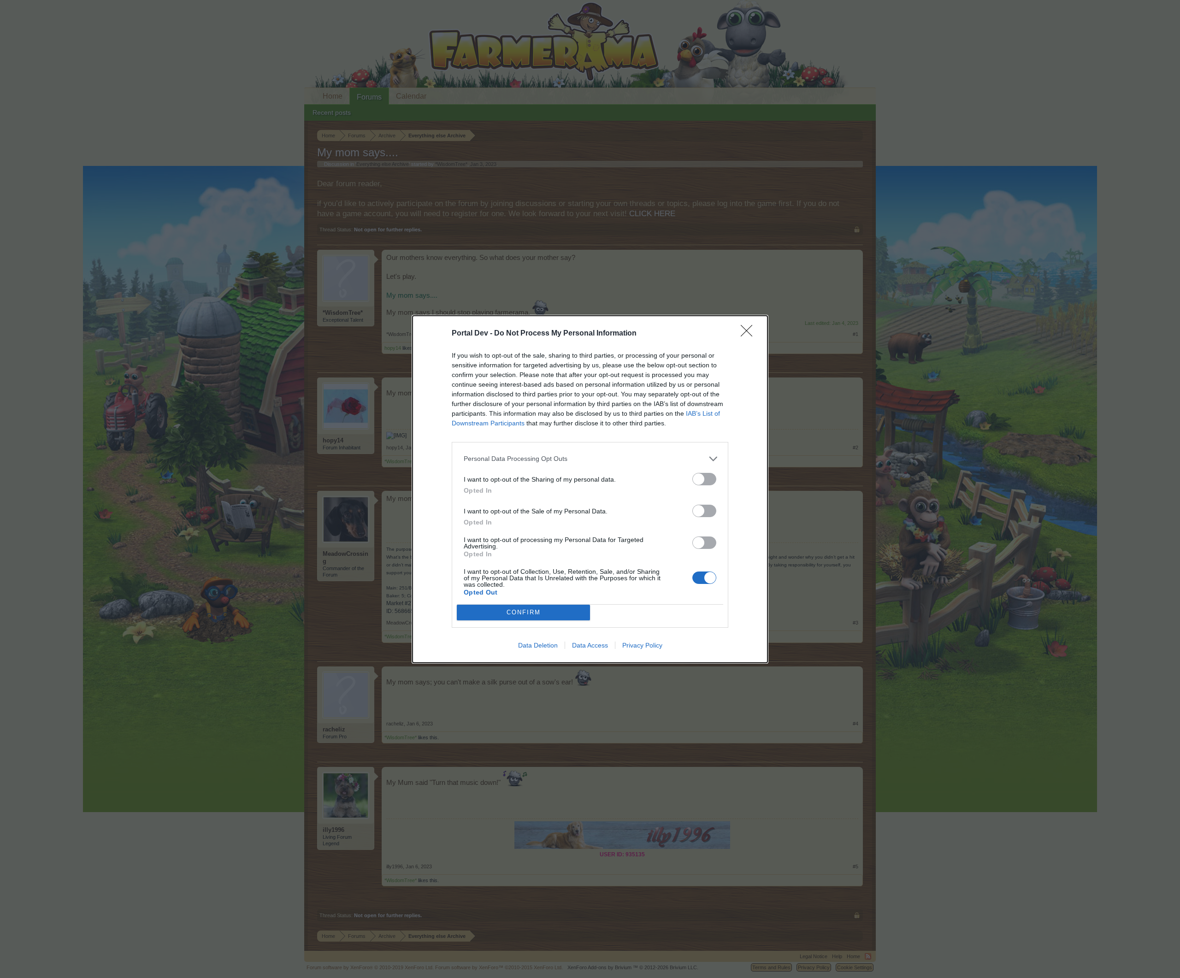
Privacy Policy (642, 645)
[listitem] (590, 459)
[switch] (704, 479)
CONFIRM (524, 612)
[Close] (749, 333)
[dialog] (590, 489)
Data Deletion (538, 645)
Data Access (590, 645)
